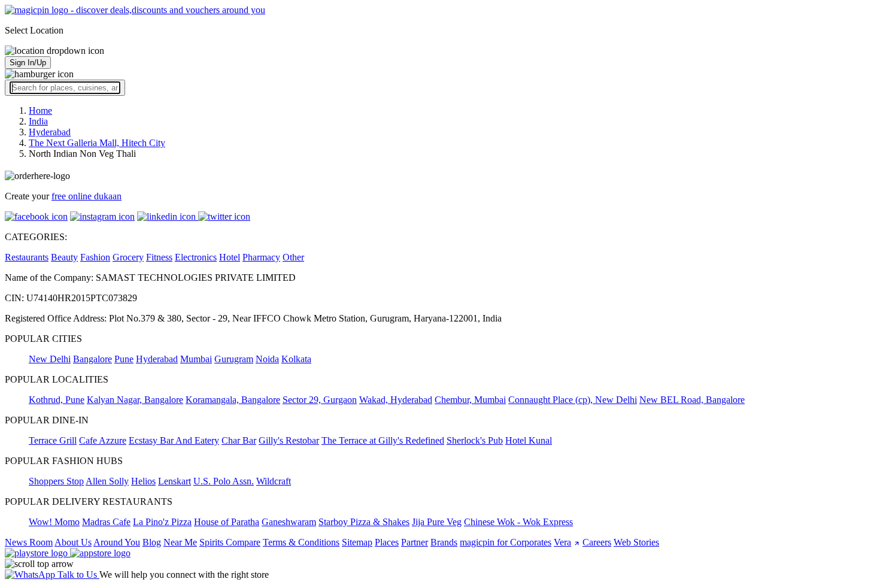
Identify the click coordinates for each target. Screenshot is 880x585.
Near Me (180, 542)
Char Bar (238, 440)
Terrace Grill (53, 440)
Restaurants (26, 257)
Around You (116, 542)
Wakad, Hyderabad (395, 400)
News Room (29, 542)
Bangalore (92, 359)
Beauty (64, 257)
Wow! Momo (54, 522)
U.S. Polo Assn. (223, 481)
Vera (562, 542)
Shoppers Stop (56, 481)
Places (387, 542)
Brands (443, 542)
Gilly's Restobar (289, 440)
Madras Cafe (106, 522)
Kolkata (296, 359)
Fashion (95, 257)
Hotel (229, 257)
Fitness (159, 257)
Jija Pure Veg (437, 522)
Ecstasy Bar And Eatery (174, 440)
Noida (267, 359)
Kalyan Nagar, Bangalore (135, 400)
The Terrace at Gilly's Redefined (382, 440)
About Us (73, 542)
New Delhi (50, 359)
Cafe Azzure (102, 440)
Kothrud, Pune (56, 400)
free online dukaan (86, 196)
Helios (143, 481)
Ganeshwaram (289, 522)
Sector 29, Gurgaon (320, 400)
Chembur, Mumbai (470, 400)
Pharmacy (261, 257)
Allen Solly (107, 481)
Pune (123, 359)
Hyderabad (157, 359)
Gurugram (233, 359)
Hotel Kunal (528, 440)
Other (293, 257)
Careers (596, 542)
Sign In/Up (28, 62)
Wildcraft (273, 481)
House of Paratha (226, 522)
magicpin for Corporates (505, 542)
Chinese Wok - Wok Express (518, 522)
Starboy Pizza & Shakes (363, 522)
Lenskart (174, 481)
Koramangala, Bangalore (233, 400)
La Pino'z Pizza (162, 522)
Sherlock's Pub (475, 440)
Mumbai (196, 359)
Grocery (128, 257)
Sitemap (357, 542)
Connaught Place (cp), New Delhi (572, 400)
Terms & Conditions (301, 542)
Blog (151, 542)
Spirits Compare (229, 542)
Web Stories (636, 542)
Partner (414, 542)
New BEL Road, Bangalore (692, 400)
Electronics (196, 257)
